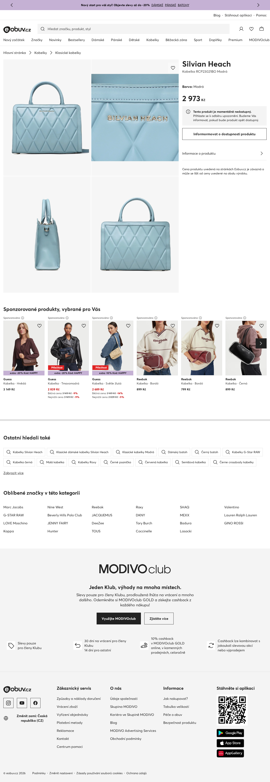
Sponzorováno (11, 317)
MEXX (184, 515)
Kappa (8, 531)
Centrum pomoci (70, 747)
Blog (216, 15)
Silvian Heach (206, 63)
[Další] (258, 5)
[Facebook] (35, 703)
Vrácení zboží (67, 706)
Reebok (97, 507)
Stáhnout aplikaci (238, 15)
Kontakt (63, 738)
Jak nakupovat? (175, 698)
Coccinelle (144, 531)
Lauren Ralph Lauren (240, 515)
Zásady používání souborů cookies (99, 773)
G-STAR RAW (13, 515)
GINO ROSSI (233, 523)
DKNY (140, 515)
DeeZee (98, 523)
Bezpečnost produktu (179, 722)
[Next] (261, 343)
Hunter (52, 531)
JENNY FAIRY (57, 523)
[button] (47, 117)
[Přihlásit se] (241, 29)
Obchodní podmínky (125, 738)
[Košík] (261, 29)
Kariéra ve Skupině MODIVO (132, 714)
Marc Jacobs (13, 507)
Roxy (139, 507)
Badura (186, 523)
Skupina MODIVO (123, 706)
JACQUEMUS (102, 515)
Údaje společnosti (124, 698)
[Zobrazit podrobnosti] (261, 153)
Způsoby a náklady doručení (79, 698)
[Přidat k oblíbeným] (173, 68)
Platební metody (69, 722)
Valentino (231, 507)
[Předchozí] (12, 5)
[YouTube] (22, 703)
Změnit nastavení (61, 773)
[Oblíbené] (251, 29)
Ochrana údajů (136, 773)
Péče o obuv (172, 714)
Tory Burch (144, 523)
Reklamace (65, 730)
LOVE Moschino (15, 523)
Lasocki (186, 531)
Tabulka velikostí (176, 706)
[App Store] (230, 743)
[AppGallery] (230, 753)
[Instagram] (8, 703)
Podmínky (39, 773)
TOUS (96, 531)
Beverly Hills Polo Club (64, 515)
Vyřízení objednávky (72, 714)
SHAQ (184, 507)
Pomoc (261, 15)
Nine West (55, 507)
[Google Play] (230, 733)
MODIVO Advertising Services (133, 730)
